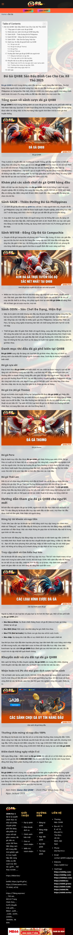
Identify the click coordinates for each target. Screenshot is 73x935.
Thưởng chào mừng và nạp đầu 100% (22, 65)
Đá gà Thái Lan (15, 51)
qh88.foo (31, 207)
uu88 (14, 911)
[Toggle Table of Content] (43, 23)
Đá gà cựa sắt (15, 44)
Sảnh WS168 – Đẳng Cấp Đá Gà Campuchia (22, 37)
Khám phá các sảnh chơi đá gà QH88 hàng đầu (23, 32)
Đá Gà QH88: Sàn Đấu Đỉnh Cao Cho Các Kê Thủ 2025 (25, 27)
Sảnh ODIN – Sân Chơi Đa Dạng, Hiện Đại (21, 39)
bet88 (8, 881)
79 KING (9, 887)
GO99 (15, 914)
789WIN (9, 920)
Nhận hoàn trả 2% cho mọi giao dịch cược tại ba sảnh (27, 63)
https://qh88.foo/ (61, 865)
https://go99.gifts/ (19, 881)
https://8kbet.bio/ (13, 876)
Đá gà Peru (14, 49)
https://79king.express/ (15, 893)
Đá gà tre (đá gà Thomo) (19, 47)
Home (3, 14)
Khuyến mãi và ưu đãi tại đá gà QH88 (20, 61)
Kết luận (10, 70)
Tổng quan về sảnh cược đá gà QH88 (20, 29)
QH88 (60, 822)
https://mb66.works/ (63, 892)
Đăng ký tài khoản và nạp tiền (20, 56)
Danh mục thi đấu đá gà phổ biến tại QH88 (22, 42)
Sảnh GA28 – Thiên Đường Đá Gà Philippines (23, 34)
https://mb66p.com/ (62, 875)
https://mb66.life (61, 889)
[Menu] (2, 4)
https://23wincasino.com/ (16, 884)
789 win (11, 896)
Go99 (8, 905)
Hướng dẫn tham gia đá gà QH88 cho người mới (23, 54)
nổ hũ (16, 887)
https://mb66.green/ (62, 884)
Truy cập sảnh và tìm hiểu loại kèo (21, 58)
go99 (12, 867)
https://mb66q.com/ (62, 872)
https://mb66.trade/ (62, 887)
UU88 (9, 914)
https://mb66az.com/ (63, 878)
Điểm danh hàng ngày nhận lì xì (20, 67)
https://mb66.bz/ (61, 881)
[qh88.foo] (36, 4)
